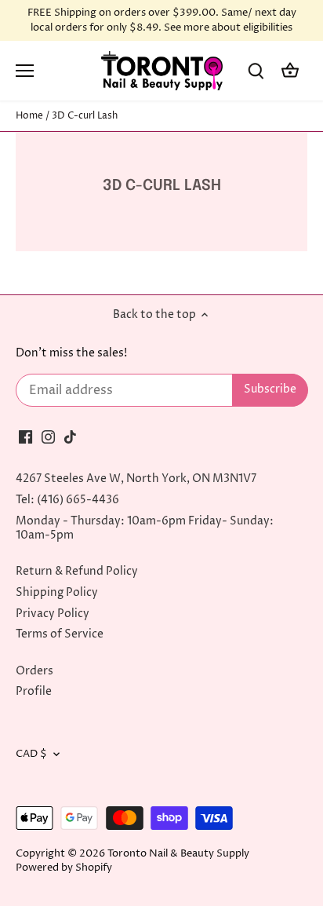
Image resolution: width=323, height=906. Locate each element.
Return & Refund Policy (77, 571)
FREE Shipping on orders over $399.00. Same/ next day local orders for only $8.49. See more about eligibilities (161, 20)
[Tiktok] (70, 436)
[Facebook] (25, 436)
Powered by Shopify (64, 868)
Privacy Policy (52, 613)
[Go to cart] (290, 71)
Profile (34, 691)
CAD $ (31, 754)
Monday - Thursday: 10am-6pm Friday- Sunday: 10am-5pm (145, 528)
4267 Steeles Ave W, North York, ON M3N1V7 (136, 478)
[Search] (255, 71)
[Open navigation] (25, 70)
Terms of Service (59, 634)
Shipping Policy (57, 592)
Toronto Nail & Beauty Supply (178, 853)
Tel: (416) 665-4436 (67, 499)
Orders (34, 670)
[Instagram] (48, 436)
